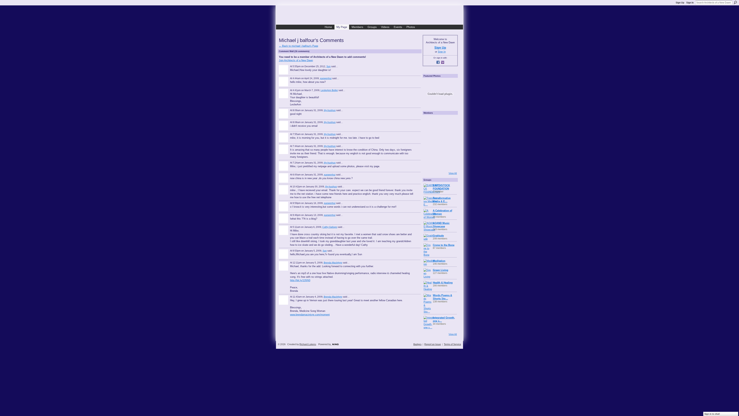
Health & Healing (443, 282)
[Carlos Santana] (450, 153)
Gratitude (438, 235)
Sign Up (680, 2)
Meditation (439, 260)
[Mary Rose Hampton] (429, 153)
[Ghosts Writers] (439, 153)
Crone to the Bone (443, 245)
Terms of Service (452, 344)
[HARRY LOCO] (429, 132)
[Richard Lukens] (439, 121)
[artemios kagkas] (439, 132)
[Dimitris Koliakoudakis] (450, 164)
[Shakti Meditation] (450, 132)
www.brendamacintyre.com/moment (310, 314)
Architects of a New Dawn (371, 15)
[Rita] (429, 143)
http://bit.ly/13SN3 (300, 280)
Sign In (690, 2)
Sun (328, 66)
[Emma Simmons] (429, 164)
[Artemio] (439, 164)
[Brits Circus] (450, 143)
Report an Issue (432, 344)
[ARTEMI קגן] (429, 121)
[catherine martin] (439, 143)
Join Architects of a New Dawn (296, 60)
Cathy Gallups (329, 227)
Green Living (440, 270)
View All (453, 173)
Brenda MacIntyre (333, 262)
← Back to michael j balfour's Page (298, 45)
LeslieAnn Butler (329, 90)
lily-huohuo (330, 110)
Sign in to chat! (712, 414)
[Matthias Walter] (450, 121)
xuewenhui (326, 78)
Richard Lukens (307, 344)
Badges (417, 344)
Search (735, 2)
